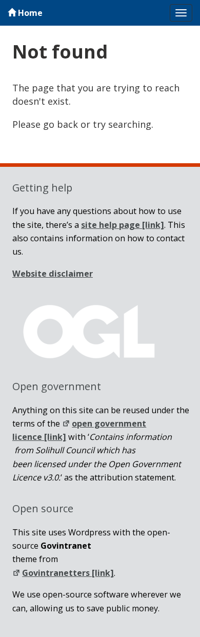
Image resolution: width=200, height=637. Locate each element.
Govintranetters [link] (68, 572)
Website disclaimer (52, 273)
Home (29, 12)
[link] (122, 224)
